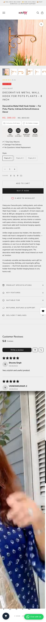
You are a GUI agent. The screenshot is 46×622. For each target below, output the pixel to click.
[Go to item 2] (13, 72)
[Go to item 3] (21, 72)
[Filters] (35, 350)
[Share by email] (21, 176)
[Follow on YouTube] (29, 609)
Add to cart (23, 183)
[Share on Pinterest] (18, 176)
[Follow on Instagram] (10, 609)
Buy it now (23, 191)
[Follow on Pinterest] (23, 609)
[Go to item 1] (5, 72)
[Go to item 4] (29, 72)
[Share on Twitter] (14, 176)
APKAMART (7, 88)
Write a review (17, 350)
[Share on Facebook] (11, 176)
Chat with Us (35, 617)
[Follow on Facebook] (3, 609)
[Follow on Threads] (16, 609)
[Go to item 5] (37, 72)
